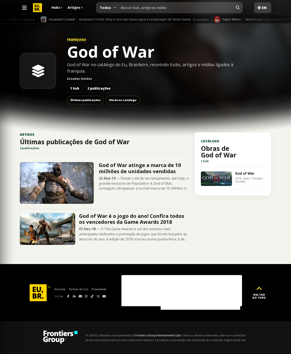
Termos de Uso (78, 289)
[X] (98, 296)
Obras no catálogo (123, 100)
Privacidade (99, 289)
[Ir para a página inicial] (40, 293)
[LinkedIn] (74, 296)
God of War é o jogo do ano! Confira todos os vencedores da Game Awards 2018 (131, 218)
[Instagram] (86, 296)
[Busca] (238, 7)
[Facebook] (68, 296)
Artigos (75, 7)
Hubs (57, 7)
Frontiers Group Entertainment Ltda (158, 335)
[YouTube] (104, 296)
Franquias (76, 39)
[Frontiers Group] (60, 337)
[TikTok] (92, 296)
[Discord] (80, 296)
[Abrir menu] (24, 7)
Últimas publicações (85, 100)
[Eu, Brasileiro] (39, 7)
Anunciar (60, 289)
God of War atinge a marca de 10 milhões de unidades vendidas (140, 167)
